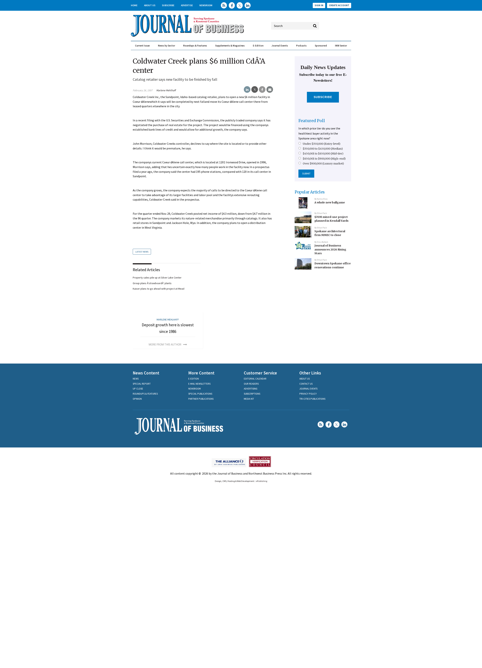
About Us (149, 5)
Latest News (141, 251)
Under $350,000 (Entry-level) (321, 143)
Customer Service (260, 373)
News (136, 378)
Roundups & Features (195, 45)
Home (134, 5)
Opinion (137, 398)
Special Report (142, 383)
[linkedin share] (247, 89)
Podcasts (301, 45)
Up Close (138, 388)
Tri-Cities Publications (312, 398)
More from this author (165, 344)
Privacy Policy (308, 393)
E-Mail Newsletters (199, 383)
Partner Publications (201, 398)
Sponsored (321, 45)
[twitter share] (254, 89)
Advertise (187, 5)
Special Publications (200, 393)
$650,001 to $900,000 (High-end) (324, 158)
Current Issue (142, 45)
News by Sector (166, 45)
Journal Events (280, 45)
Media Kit (249, 398)
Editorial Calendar (255, 378)
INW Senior (341, 45)
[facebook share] (262, 89)
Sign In (319, 5)
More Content (201, 373)
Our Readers (251, 383)
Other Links (310, 373)
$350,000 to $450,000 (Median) (323, 148)
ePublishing (261, 481)
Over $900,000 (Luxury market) (323, 163)
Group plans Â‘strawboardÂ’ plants (152, 283)
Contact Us (306, 383)
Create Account (339, 5)
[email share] (269, 89)
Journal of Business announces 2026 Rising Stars (330, 249)
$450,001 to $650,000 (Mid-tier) (323, 153)
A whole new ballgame (329, 202)
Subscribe (168, 5)
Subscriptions (252, 393)
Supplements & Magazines (230, 45)
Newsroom (205, 5)
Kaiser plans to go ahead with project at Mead (158, 288)
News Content (146, 373)
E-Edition (258, 45)
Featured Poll (311, 120)
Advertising (250, 388)
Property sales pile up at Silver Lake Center (157, 277)
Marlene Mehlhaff (166, 90)
